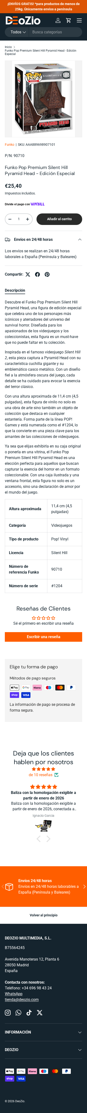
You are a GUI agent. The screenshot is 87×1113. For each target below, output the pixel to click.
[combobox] (43, 32)
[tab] (15, 290)
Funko (9, 144)
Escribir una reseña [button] (43, 637)
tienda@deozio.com (22, 999)
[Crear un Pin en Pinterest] (47, 274)
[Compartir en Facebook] (37, 274)
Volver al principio (44, 915)
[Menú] (79, 20)
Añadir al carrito (59, 219)
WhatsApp (13, 994)
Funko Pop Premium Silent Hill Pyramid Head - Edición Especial (40, 52)
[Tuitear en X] (28, 274)
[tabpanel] (43, 446)
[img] (43, 769)
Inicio (8, 47)
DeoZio (19, 1101)
